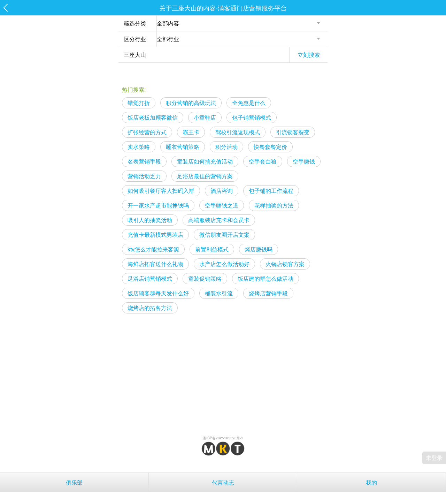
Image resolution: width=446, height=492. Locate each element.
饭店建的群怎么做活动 (265, 278)
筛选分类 (135, 23)
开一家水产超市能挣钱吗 (158, 205)
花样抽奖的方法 (273, 205)
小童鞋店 (205, 117)
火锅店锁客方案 (285, 264)
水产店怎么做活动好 (224, 264)
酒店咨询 (221, 191)
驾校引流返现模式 (237, 132)
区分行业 (135, 39)
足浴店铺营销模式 (150, 278)
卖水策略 (139, 147)
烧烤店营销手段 (268, 293)
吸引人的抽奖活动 (150, 220)
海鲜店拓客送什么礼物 (155, 264)
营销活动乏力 (144, 176)
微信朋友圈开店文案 (224, 234)
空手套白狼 (263, 161)
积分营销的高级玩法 (191, 103)
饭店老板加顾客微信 (153, 117)
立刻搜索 (309, 55)
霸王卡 (191, 132)
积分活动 (226, 147)
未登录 (434, 458)
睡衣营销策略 (182, 147)
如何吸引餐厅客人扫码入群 (161, 191)
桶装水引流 (219, 293)
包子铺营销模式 (251, 117)
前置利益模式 (212, 249)
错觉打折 (139, 103)
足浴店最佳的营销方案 (205, 176)
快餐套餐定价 (270, 147)
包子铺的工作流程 (271, 191)
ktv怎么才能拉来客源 (153, 249)
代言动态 (223, 482)
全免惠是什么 (249, 103)
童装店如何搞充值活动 (205, 161)
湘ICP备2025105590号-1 (223, 438)
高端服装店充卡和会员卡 (218, 220)
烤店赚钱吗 (258, 249)
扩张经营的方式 (147, 132)
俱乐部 (74, 482)
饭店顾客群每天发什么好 (158, 293)
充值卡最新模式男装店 (155, 234)
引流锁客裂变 (292, 132)
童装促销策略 (205, 278)
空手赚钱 (304, 161)
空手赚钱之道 (221, 205)
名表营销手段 (144, 161)
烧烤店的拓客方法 (150, 308)
